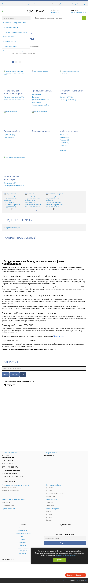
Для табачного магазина (40, 100)
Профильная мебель (42, 91)
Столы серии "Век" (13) (68, 100)
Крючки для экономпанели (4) (14, 186)
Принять (59, 560)
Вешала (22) (64, 135)
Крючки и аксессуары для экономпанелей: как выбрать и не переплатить (33, 208)
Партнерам (16, 4)
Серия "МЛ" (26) (9, 135)
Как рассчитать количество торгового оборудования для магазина (12, 206)
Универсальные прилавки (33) (14, 100)
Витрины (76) (64, 137)
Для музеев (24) (37, 94)
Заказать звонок (10, 453)
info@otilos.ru (49, 455)
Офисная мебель (12, 131)
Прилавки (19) (64, 140)
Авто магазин (36, 102)
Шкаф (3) (63, 150)
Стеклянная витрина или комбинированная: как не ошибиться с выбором (54, 206)
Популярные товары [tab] (12, 228)
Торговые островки (41, 131)
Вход (74, 4)
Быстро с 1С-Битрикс (74, 575)
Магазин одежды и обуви (40, 105)
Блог (47, 4)
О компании (6, 4)
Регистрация (81, 4)
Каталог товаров (9, 18)
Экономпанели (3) (10, 183)
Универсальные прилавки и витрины (13, 92)
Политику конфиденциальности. (67, 555)
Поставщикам (27, 4)
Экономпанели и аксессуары (11, 178)
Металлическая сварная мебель (71, 92)
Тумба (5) (63, 148)
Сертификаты (39, 4)
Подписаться (65, 543)
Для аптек (35, 97)
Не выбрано (64, 4)
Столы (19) (63, 145)
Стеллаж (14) (64, 142)
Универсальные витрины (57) (14, 97)
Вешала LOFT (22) (66, 97)
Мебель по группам (69, 131)
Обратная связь (52, 453)
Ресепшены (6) (9, 137)
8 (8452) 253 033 (35, 11)
